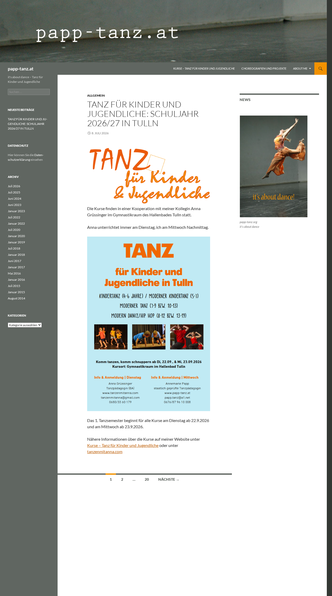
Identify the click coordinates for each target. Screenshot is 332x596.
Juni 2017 (14, 261)
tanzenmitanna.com (104, 451)
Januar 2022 (16, 223)
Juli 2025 (14, 192)
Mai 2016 (14, 273)
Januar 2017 (16, 267)
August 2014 (16, 298)
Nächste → (168, 479)
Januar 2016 (16, 280)
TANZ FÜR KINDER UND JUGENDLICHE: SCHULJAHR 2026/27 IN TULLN (143, 113)
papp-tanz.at (20, 68)
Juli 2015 (14, 286)
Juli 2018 (14, 248)
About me (300, 68)
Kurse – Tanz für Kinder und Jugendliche (204, 68)
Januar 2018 (16, 255)
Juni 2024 (14, 198)
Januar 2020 (16, 236)
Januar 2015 (16, 292)
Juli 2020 (14, 230)
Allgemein (96, 95)
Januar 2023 (16, 211)
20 (147, 479)
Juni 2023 (14, 205)
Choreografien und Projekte (263, 68)
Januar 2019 (16, 242)
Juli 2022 (14, 217)
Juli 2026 (14, 186)
